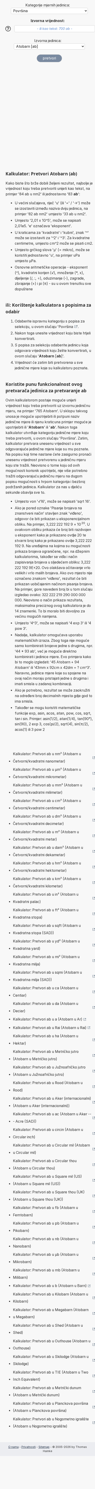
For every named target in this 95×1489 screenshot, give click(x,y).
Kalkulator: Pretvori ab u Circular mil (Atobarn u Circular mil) (51, 1149)
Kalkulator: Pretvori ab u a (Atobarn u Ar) (47, 1019)
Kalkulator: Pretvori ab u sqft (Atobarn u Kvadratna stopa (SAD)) (47, 929)
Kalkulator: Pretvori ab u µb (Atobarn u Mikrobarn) (45, 1258)
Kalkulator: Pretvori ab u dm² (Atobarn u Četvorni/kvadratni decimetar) (47, 820)
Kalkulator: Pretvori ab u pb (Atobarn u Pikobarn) (46, 1227)
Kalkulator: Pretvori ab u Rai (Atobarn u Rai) (49, 1028)
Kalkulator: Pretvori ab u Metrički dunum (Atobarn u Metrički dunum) (47, 1391)
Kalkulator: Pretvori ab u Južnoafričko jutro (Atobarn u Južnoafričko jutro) (49, 1071)
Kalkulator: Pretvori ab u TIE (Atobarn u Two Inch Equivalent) (50, 1376)
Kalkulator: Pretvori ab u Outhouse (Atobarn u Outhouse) (51, 1345)
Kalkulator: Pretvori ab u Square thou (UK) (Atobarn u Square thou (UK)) (49, 1196)
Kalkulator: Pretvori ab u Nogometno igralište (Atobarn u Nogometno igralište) (51, 1423)
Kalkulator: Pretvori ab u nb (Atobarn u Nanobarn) (45, 1242)
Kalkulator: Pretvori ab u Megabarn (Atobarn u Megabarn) (51, 1313)
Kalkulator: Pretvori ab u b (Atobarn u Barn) (50, 1286)
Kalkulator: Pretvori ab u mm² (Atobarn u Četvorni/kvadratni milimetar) (47, 789)
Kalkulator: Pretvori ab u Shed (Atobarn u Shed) (48, 1329)
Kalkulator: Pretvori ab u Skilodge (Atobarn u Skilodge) (51, 1360)
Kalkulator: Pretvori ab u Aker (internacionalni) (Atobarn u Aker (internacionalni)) (52, 1102)
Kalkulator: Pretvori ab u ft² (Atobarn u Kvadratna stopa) (45, 914)
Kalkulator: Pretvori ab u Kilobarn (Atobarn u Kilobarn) (50, 1298)
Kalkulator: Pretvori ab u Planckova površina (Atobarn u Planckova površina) (50, 1407)
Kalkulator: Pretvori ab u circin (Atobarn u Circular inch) (48, 1133)
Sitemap (44, 1447)
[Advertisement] (47, 116)
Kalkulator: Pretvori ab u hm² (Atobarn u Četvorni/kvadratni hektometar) (47, 867)
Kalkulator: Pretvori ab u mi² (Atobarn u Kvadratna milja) (46, 960)
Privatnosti (28, 1447)
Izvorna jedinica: (47, 41)
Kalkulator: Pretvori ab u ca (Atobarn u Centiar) (45, 992)
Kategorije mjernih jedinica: (47, 5)
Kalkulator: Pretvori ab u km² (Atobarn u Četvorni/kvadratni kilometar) (47, 882)
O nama (13, 1447)
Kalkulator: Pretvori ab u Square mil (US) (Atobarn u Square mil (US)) (47, 1180)
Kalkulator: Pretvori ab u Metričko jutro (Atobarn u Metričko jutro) (46, 1055)
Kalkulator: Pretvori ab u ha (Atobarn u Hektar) (45, 1040)
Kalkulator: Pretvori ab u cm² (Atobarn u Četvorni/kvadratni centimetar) (47, 804)
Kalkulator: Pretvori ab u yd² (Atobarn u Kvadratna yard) (46, 945)
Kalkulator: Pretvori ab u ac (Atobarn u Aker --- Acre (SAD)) (52, 1118)
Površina (66, 327)
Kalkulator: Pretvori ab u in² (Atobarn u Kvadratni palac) (45, 898)
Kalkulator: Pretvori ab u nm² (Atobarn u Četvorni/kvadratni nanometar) (47, 757)
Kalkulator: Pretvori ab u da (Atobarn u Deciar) (45, 1007)
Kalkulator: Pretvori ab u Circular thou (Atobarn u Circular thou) (45, 1164)
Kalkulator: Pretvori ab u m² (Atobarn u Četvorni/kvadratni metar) (46, 835)
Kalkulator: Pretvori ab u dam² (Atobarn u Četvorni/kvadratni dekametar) (48, 851)
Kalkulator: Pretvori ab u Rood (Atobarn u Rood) (48, 1086)
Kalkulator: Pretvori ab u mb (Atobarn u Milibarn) (46, 1274)
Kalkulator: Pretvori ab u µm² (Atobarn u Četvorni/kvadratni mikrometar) (47, 773)
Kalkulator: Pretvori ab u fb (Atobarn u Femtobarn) (45, 1211)
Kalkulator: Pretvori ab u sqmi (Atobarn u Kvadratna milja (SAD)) (47, 976)
